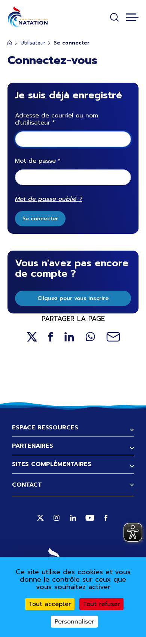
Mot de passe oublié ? (48, 199)
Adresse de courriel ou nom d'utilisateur (56, 119)
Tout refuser (101, 604)
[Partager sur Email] (113, 337)
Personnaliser (74, 621)
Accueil (9, 42)
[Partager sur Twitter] (32, 337)
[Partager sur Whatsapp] (90, 337)
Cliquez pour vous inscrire (73, 298)
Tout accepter (50, 604)
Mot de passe (35, 161)
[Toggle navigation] (132, 17)
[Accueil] (27, 17)
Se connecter (40, 219)
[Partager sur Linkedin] (69, 337)
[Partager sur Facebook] (51, 337)
